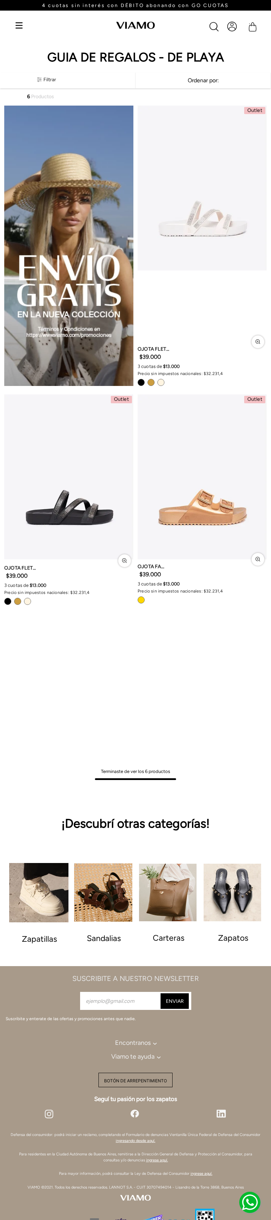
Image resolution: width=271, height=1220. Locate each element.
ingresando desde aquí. (135, 1140)
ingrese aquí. (157, 1160)
